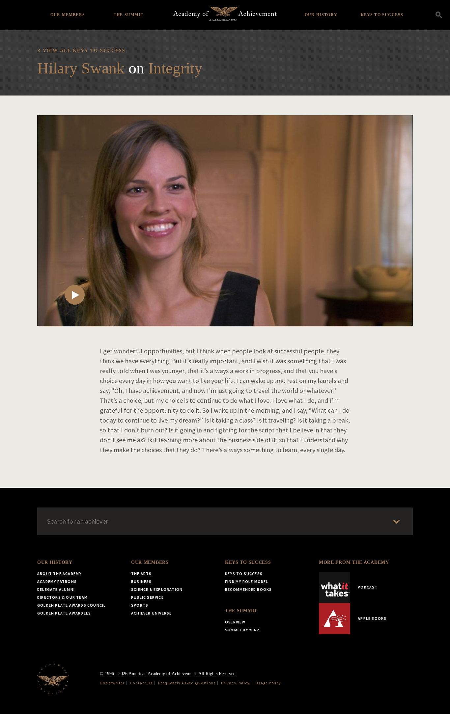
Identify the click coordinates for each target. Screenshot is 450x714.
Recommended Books (248, 589)
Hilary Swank (81, 68)
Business (141, 581)
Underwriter (112, 682)
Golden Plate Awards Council (71, 605)
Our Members (67, 15)
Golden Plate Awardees (64, 613)
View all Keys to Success (84, 50)
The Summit (129, 15)
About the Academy (59, 573)
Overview (235, 621)
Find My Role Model (246, 581)
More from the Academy (354, 562)
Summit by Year (242, 629)
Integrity (175, 68)
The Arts (141, 573)
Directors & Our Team (62, 597)
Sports (139, 605)
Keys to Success (382, 15)
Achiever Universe (151, 613)
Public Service (147, 597)
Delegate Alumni (56, 589)
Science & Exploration (157, 589)
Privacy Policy (235, 682)
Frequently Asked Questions (186, 682)
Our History (321, 15)
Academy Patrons (57, 581)
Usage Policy (268, 682)
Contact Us (141, 682)
